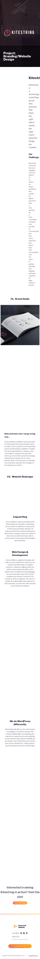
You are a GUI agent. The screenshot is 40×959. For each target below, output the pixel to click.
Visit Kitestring (20, 903)
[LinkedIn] (26, 933)
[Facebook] (21, 933)
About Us (15, 937)
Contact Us (20, 946)
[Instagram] (24, 933)
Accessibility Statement (33, 955)
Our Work (15, 933)
